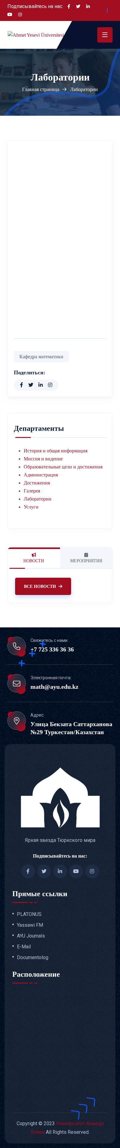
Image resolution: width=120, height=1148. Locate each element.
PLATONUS (29, 914)
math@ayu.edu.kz (54, 686)
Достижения (37, 482)
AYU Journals (31, 936)
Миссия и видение (43, 458)
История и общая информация (55, 450)
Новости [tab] (33, 561)
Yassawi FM (30, 925)
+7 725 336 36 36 (52, 649)
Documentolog (32, 957)
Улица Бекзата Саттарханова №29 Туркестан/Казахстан (71, 728)
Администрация (41, 474)
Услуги (31, 507)
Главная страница (40, 89)
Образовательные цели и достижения (63, 466)
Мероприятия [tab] (86, 561)
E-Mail (24, 947)
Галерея (32, 490)
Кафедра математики (41, 356)
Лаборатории (37, 498)
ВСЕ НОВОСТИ (40, 586)
